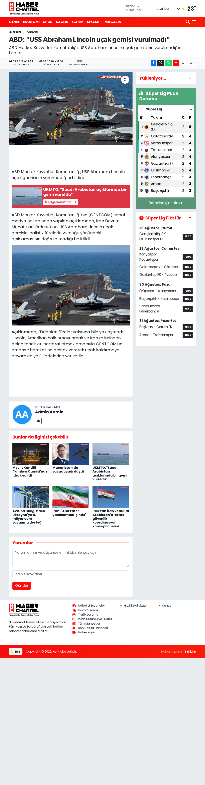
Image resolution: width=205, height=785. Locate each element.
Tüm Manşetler (89, 623)
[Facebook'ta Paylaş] (153, 63)
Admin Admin (49, 412)
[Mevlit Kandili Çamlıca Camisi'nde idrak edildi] (30, 453)
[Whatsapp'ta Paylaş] (168, 63)
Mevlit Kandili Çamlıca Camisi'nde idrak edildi (29, 471)
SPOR (47, 21)
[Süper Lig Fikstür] (191, 217)
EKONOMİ (31, 21)
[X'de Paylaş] (160, 63)
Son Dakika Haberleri (93, 628)
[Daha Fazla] (176, 63)
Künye (166, 605)
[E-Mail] (38, 421)
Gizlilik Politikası (135, 605)
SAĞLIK (62, 21)
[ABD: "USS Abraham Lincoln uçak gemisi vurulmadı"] (71, 108)
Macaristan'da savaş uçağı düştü (68, 469)
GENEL (14, 21)
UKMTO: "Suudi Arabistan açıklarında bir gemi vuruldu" (109, 473)
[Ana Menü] (193, 22)
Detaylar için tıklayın (166, 202)
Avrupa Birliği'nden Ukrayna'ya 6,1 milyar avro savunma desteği (28, 517)
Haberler (15, 32)
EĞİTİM (77, 21)
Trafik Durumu (88, 614)
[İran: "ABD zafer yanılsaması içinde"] (70, 497)
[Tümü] (191, 78)
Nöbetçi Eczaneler (91, 605)
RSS (17, 651)
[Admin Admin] (22, 414)
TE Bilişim (189, 651)
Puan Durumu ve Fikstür (95, 619)
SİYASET (94, 21)
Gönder (21, 585)
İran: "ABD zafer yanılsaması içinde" (69, 513)
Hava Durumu (88, 610)
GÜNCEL (32, 32)
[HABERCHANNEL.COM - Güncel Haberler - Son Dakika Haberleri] (24, 8)
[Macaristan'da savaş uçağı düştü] (70, 453)
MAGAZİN (113, 21)
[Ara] (188, 22)
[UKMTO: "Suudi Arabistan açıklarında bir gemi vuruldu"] (110, 453)
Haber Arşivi (86, 632)
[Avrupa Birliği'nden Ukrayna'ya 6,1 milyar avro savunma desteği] (30, 497)
